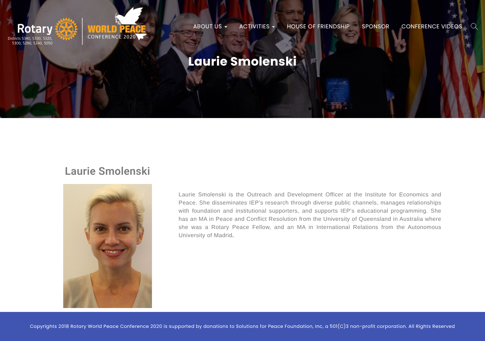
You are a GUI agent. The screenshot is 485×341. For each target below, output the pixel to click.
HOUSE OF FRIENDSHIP (318, 26)
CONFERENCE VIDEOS (432, 26)
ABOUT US (208, 26)
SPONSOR (375, 26)
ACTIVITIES (255, 26)
